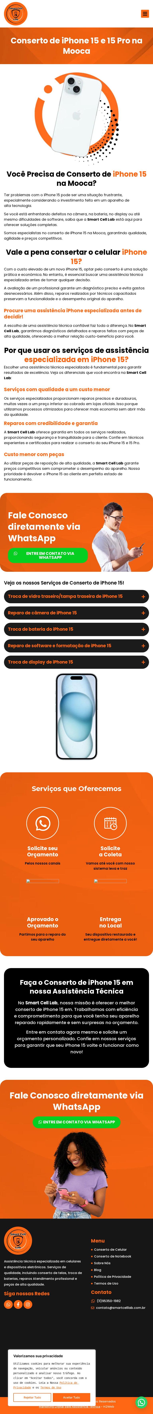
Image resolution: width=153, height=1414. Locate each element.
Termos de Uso (50, 1387)
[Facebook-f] (18, 1304)
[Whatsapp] (8, 1304)
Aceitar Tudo (71, 1397)
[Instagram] (28, 1304)
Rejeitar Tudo (32, 1397)
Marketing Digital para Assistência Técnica (69, 1406)
